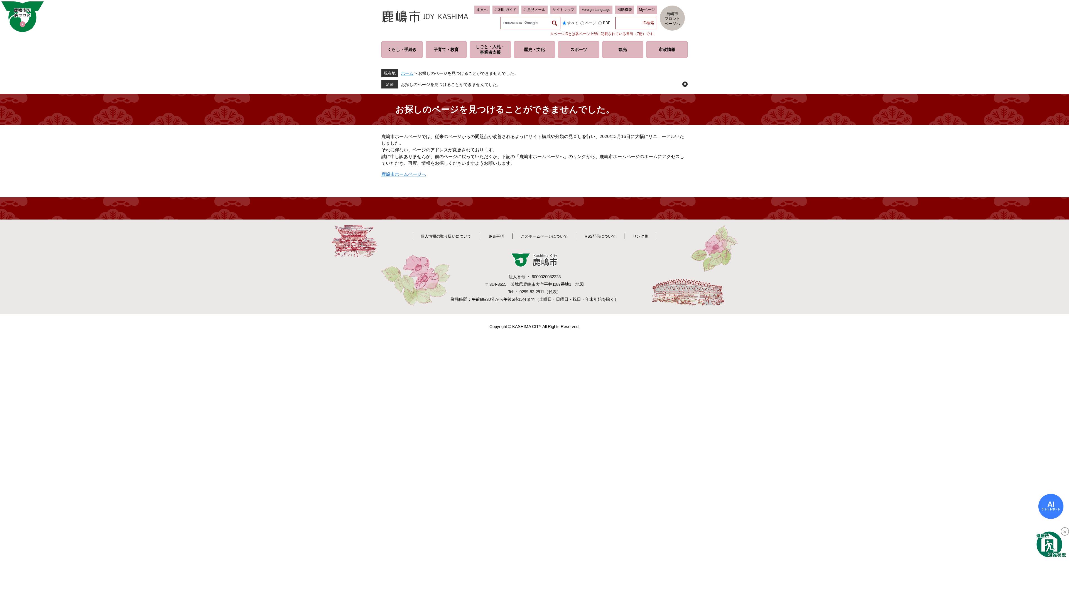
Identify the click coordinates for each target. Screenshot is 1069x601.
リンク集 (640, 236)
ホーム (407, 73)
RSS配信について (600, 236)
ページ (590, 23)
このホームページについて (544, 236)
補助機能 (624, 10)
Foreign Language (596, 10)
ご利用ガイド (505, 10)
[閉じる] (1065, 531)
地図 (579, 284)
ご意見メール (534, 10)
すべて (572, 23)
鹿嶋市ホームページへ (403, 174)
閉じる (685, 84)
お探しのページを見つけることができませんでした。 (451, 84)
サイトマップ (563, 10)
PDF (606, 23)
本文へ (482, 10)
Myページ (647, 10)
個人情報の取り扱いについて (446, 236)
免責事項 (496, 236)
